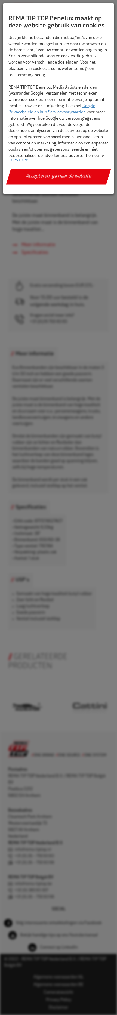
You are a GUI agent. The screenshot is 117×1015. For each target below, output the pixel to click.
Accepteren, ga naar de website (58, 176)
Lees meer (19, 160)
